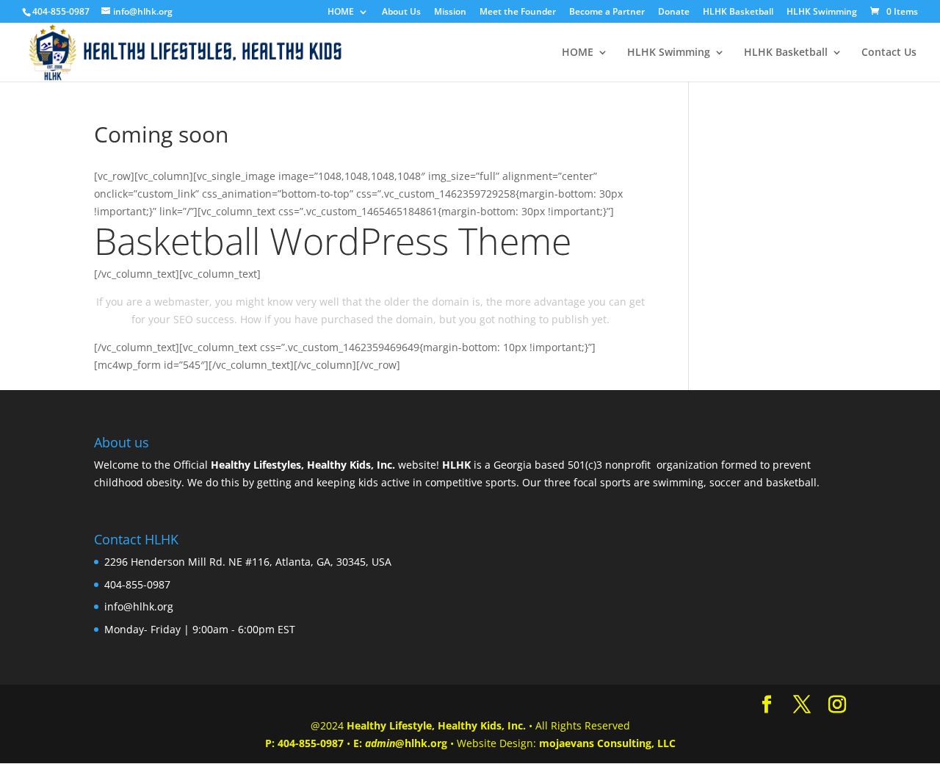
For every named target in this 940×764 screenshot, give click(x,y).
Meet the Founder (518, 12)
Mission (450, 12)
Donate (674, 12)
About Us (401, 12)
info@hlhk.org (138, 606)
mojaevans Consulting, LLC (607, 743)
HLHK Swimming (822, 12)
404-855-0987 (311, 743)
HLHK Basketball (738, 12)
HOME (341, 12)
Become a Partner (607, 12)
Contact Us (888, 53)
